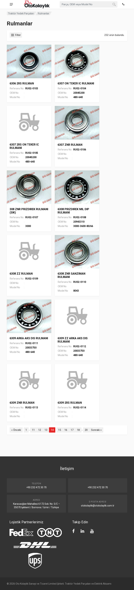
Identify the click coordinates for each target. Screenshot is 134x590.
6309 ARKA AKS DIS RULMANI (29, 338)
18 (78, 430)
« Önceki (16, 430)
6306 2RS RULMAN (22, 83)
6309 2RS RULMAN (70, 402)
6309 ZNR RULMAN (22, 402)
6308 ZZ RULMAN (21, 273)
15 (59, 430)
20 (86, 430)
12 (39, 430)
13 (45, 430)
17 (72, 430)
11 (33, 430)
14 (52, 430)
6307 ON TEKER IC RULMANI (76, 83)
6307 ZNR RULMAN (70, 144)
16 (65, 430)
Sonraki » (96, 430)
